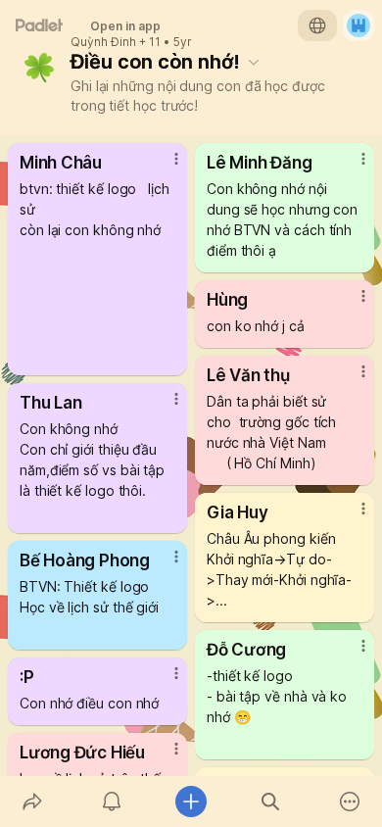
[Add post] (190, 801)
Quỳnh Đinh (103, 42)
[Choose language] (317, 25)
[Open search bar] (271, 801)
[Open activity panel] (111, 801)
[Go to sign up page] (358, 25)
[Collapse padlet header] (254, 62)
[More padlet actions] (350, 801)
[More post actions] (163, 166)
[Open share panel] (32, 801)
